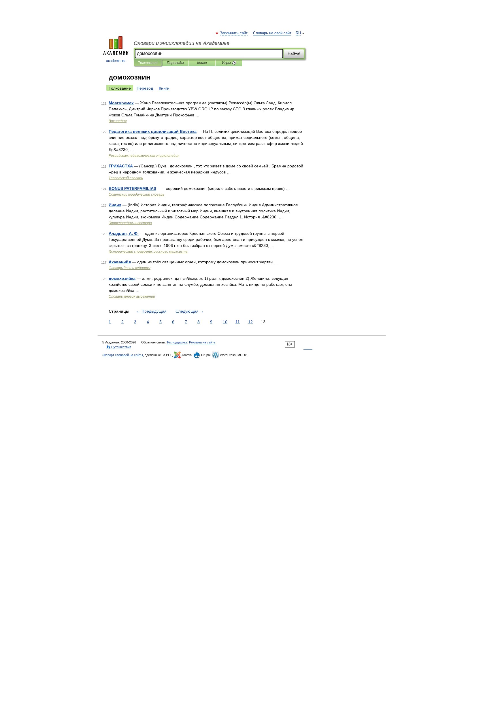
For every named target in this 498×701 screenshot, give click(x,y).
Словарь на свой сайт (272, 33)
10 (225, 322)
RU (298, 33)
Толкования (147, 63)
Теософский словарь (126, 178)
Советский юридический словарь (136, 194)
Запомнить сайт (234, 33)
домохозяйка (122, 278)
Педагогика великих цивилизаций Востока (153, 131)
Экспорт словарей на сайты (122, 355)
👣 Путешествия (118, 347)
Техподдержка (177, 342)
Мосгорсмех (121, 103)
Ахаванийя (120, 262)
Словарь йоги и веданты (129, 268)
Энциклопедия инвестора (130, 223)
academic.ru (115, 61)
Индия (115, 205)
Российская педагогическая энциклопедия (144, 156)
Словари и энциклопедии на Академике (181, 43)
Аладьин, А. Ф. (124, 233)
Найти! (294, 54)
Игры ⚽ (229, 63)
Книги (202, 63)
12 (250, 322)
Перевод (145, 88)
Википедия (118, 121)
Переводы (175, 63)
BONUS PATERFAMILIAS (132, 188)
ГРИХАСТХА (121, 166)
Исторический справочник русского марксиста (148, 252)
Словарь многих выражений (132, 296)
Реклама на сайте (202, 342)
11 (237, 322)
